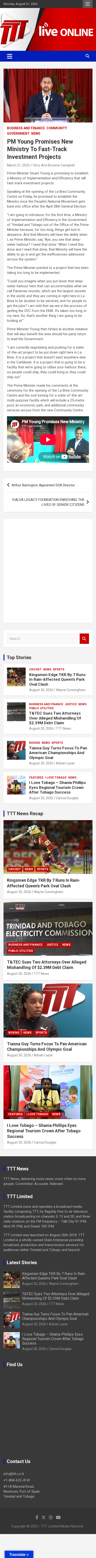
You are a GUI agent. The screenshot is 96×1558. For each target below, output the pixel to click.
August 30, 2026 (41, 690)
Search (84, 638)
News (35, 133)
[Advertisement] (48, 571)
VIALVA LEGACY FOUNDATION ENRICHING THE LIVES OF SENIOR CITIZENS (48, 502)
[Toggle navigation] (9, 56)
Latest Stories (22, 1262)
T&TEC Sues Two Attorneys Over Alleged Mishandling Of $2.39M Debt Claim (55, 718)
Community (56, 128)
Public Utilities (41, 708)
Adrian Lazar (65, 763)
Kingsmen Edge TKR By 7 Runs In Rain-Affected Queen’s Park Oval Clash (57, 679)
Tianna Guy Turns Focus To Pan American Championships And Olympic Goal (58, 753)
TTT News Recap (25, 813)
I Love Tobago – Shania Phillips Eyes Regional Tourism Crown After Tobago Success (57, 787)
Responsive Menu (88, 4)
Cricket (35, 669)
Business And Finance (26, 128)
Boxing (34, 742)
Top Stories (19, 657)
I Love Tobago (56, 777)
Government (18, 133)
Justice (71, 704)
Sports (58, 669)
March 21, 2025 (18, 165)
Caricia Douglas (67, 798)
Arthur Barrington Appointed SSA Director (43, 485)
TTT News (63, 728)
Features (36, 777)
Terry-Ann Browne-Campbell (53, 165)
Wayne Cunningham (71, 690)
